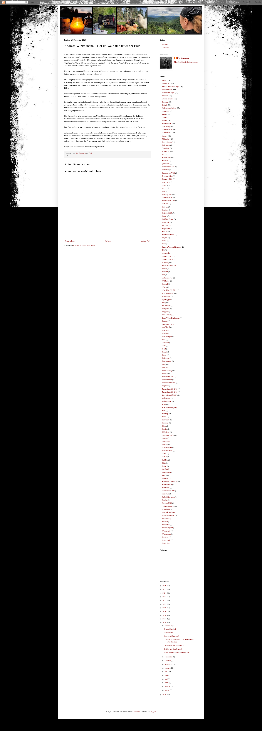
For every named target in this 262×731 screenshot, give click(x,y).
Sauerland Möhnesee (169, 481)
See (163, 274)
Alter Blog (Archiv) (169, 290)
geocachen (166, 163)
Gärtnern (165, 117)
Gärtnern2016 (167, 129)
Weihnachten (166, 123)
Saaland (165, 271)
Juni (166, 675)
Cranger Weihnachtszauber (171, 247)
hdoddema (136, 711)
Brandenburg (166, 314)
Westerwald (166, 531)
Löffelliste (165, 432)
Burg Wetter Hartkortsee (171, 318)
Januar (167, 690)
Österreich (166, 543)
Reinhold (165, 469)
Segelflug (165, 493)
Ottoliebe (165, 111)
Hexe (164, 364)
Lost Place (166, 182)
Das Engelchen (183, 58)
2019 (165, 611)
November (169, 656)
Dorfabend (166, 327)
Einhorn (165, 207)
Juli (166, 671)
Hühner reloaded (168, 166)
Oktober (168, 660)
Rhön (164, 475)
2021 (165, 604)
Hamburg (165, 262)
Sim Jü (164, 231)
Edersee (165, 333)
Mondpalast (166, 441)
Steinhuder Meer (168, 506)
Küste (164, 416)
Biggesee (165, 311)
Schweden (166, 487)
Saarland (165, 478)
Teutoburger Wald (168, 173)
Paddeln (165, 460)
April (167, 682)
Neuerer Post (69, 241)
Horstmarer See (167, 376)
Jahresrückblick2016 (169, 395)
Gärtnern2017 (167, 132)
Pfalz (164, 463)
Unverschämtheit (168, 515)
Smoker (165, 500)
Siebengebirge (167, 278)
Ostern (164, 185)
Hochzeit (165, 367)
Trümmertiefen (167, 176)
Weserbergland (167, 527)
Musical (165, 444)
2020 (165, 607)
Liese (164, 426)
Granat (164, 352)
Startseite (108, 241)
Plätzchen (165, 169)
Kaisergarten (166, 401)
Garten (164, 216)
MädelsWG (166, 83)
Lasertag (165, 422)
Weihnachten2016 (168, 200)
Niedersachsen (167, 450)
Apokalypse (166, 299)
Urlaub (164, 105)
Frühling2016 (167, 194)
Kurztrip (165, 413)
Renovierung (166, 225)
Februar (168, 686)
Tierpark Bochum (168, 512)
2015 (165, 694)
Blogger (153, 711)
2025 (165, 589)
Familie (164, 120)
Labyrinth (165, 419)
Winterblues (166, 534)
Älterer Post (145, 241)
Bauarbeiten (166, 305)
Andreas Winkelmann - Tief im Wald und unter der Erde (179, 640)
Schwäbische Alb (168, 490)
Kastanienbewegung (169, 407)
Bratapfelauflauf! (170, 629)
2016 (165, 622)
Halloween (166, 145)
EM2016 (165, 330)
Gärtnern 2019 (167, 256)
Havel (164, 355)
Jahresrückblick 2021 (169, 265)
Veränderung (166, 518)
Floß (163, 339)
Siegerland (166, 228)
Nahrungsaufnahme (169, 108)
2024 (165, 593)
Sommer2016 (167, 503)
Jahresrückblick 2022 (169, 389)
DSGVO (165, 44)
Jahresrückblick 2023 (169, 392)
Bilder (164, 80)
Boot (164, 243)
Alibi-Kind (166, 151)
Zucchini (165, 537)
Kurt (163, 410)
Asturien (165, 203)
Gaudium (165, 342)
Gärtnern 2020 (167, 259)
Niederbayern (167, 447)
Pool (163, 154)
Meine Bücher (75, 156)
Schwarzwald (167, 484)
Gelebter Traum (167, 219)
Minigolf (165, 438)
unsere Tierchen (167, 98)
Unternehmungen (168, 92)
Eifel (163, 191)
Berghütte (165, 308)
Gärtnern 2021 (167, 179)
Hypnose (165, 385)
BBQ (164, 302)
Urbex (164, 188)
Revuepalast (166, 472)
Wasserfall (166, 524)
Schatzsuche (166, 157)
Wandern (165, 95)
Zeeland (165, 284)
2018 (165, 615)
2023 (165, 596)
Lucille (164, 429)
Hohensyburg (167, 370)
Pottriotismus (167, 142)
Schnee (164, 136)
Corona (164, 321)
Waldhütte (165, 281)
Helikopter (166, 358)
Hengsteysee (166, 361)
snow (164, 114)
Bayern (164, 237)
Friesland (165, 253)
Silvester (165, 160)
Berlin (164, 240)
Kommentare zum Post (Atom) (84, 245)
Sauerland (165, 148)
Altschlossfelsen (168, 293)
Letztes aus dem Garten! (173, 649)
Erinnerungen (167, 336)
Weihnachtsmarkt (168, 234)
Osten (164, 453)
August (167, 668)
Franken (165, 210)
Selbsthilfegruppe (168, 497)
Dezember (168, 625)
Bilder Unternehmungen (170, 86)
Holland (165, 373)
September (169, 664)
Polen (164, 466)
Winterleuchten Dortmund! (174, 645)
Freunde (165, 102)
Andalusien (166, 296)
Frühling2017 (167, 213)
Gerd (164, 348)
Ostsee (164, 456)
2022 (165, 600)
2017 (165, 618)
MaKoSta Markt (168, 435)
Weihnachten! (169, 632)
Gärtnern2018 (167, 197)
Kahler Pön (166, 398)
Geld (164, 345)
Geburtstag (166, 126)
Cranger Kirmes (168, 324)
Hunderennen (167, 379)
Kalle (164, 404)
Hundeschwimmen (169, 382)
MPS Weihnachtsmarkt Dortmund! (176, 652)
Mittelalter (165, 139)
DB (163, 250)
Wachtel (165, 521)
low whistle (166, 540)
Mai (166, 679)
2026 (165, 585)
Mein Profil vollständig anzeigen (186, 62)
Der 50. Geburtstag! (171, 636)
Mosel (164, 268)
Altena (164, 287)
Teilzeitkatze (166, 509)
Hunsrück (165, 222)
